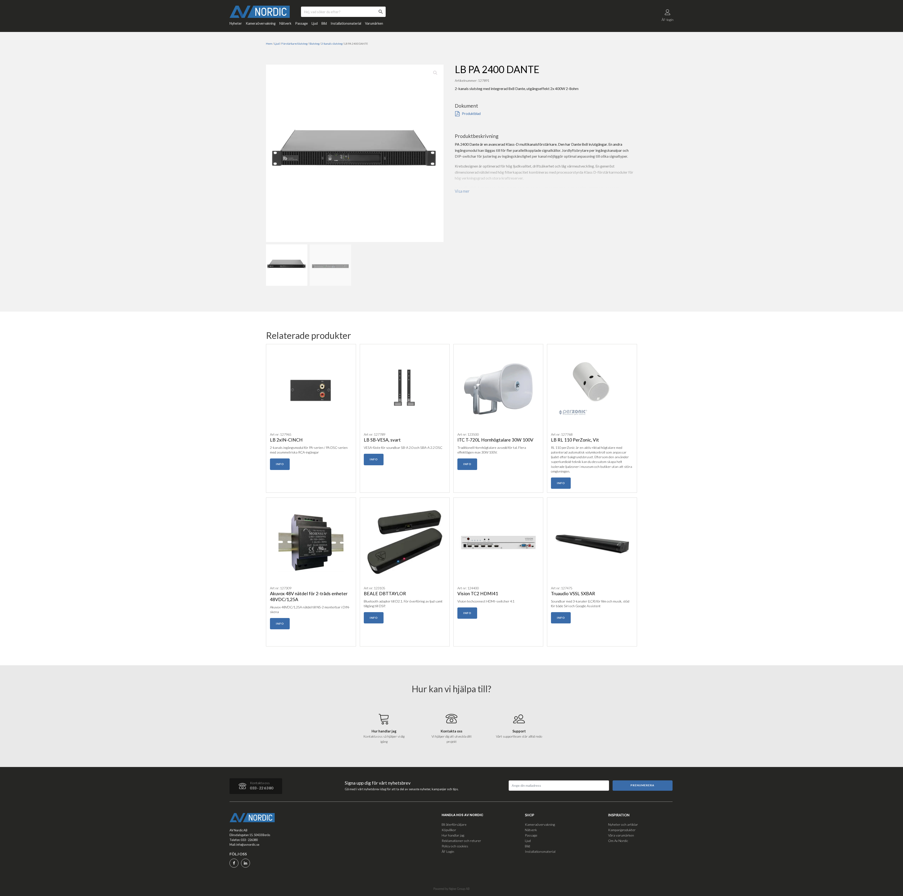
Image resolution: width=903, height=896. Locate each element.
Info (280, 464)
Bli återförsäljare (454, 824)
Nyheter (236, 23)
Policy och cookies (455, 846)
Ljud (315, 23)
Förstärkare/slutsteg (294, 43)
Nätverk (285, 23)
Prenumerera (642, 785)
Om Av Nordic (618, 841)
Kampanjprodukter (622, 830)
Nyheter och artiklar (623, 824)
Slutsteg (314, 43)
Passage (301, 23)
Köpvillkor (449, 830)
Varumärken (374, 23)
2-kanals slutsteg (331, 43)
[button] (435, 73)
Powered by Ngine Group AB (451, 889)
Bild (324, 23)
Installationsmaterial (346, 23)
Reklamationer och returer (461, 841)
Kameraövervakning (261, 23)
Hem (269, 43)
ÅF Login (448, 851)
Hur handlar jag (453, 835)
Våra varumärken (621, 835)
